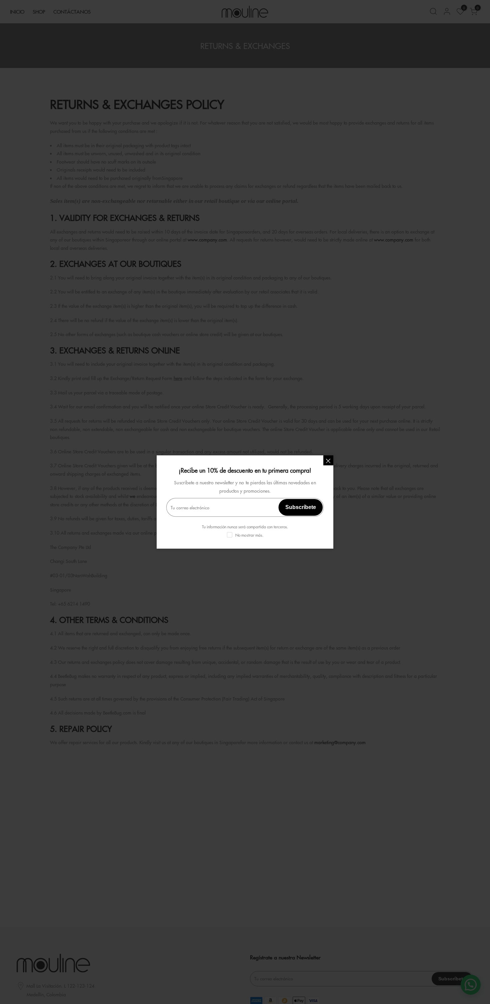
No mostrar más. (249, 535)
